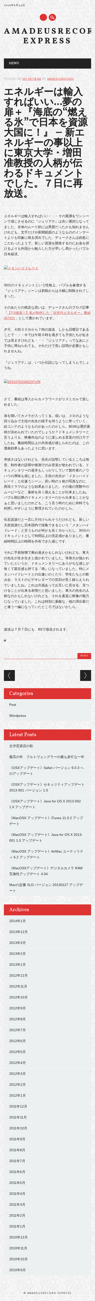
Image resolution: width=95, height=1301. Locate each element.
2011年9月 (17, 1139)
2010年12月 (18, 1237)
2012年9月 (17, 1008)
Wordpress (17, 716)
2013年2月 (17, 954)
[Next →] (85, 675)
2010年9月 (17, 1270)
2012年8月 (17, 1019)
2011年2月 (17, 1215)
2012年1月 (17, 1095)
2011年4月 (17, 1194)
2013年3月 (17, 943)
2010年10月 (18, 1259)
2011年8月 (17, 1150)
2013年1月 (17, 964)
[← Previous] (9, 675)
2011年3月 (17, 1204)
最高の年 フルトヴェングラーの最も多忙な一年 (46, 757)
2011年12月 (18, 1106)
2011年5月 (17, 1183)
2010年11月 (18, 1248)
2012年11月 (18, 986)
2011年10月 (18, 1128)
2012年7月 (17, 1030)
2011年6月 (17, 1172)
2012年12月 (18, 975)
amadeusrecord (60, 78)
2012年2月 (17, 1084)
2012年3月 (17, 1074)
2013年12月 (18, 932)
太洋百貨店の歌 (21, 746)
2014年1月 (17, 921)
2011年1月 (17, 1226)
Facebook (43, 17)
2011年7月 (17, 1161)
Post (84, 656)
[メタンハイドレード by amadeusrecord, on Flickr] (21, 268)
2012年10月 (18, 997)
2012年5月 (17, 1052)
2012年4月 (17, 1063)
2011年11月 (18, 1117)
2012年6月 (17, 1041)
